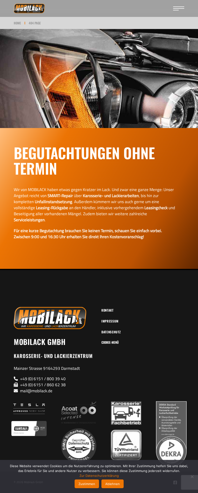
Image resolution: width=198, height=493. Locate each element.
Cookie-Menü (110, 342)
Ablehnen (112, 484)
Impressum (110, 321)
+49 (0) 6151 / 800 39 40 (43, 379)
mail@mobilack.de (36, 391)
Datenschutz (111, 331)
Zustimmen (86, 484)
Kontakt (107, 310)
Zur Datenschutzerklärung (99, 476)
